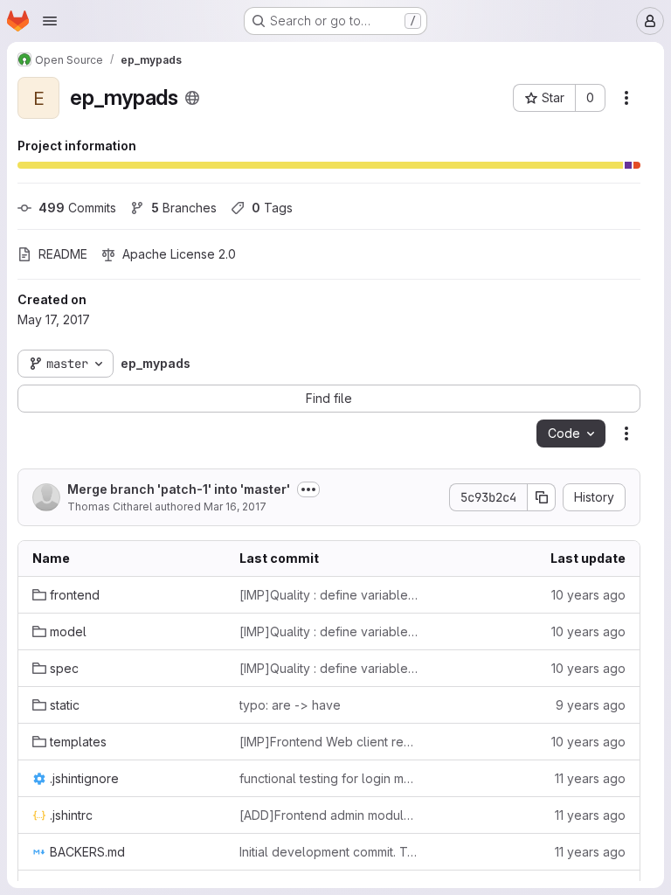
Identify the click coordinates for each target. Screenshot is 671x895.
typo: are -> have (290, 704)
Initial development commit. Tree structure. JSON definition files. (329, 851)
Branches (184, 207)
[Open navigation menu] (50, 21)
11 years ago (590, 778)
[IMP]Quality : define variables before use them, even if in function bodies (329, 594)
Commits (77, 207)
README (62, 253)
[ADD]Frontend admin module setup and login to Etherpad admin (329, 815)
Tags (272, 207)
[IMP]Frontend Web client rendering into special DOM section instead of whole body (329, 741)
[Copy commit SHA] (542, 497)
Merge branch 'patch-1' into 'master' (178, 489)
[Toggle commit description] (308, 489)
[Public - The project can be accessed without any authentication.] (192, 98)
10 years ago (588, 594)
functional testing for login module (329, 778)
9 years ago (591, 704)
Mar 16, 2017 (235, 506)
